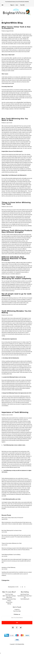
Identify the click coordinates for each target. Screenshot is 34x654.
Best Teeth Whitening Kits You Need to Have (15, 119)
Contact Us (17, 609)
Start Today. (22, 108)
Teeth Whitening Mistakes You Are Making (16, 311)
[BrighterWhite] (17, 15)
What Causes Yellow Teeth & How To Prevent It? (16, 27)
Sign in (12, 5)
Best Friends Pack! (25, 594)
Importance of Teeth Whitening (15, 412)
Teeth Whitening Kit (24, 599)
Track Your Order (9, 594)
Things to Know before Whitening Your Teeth (16, 203)
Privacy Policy (9, 602)
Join (17, 5)
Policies (9, 600)
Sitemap (9, 603)
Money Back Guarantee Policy (9, 599)
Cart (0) (22, 5)
